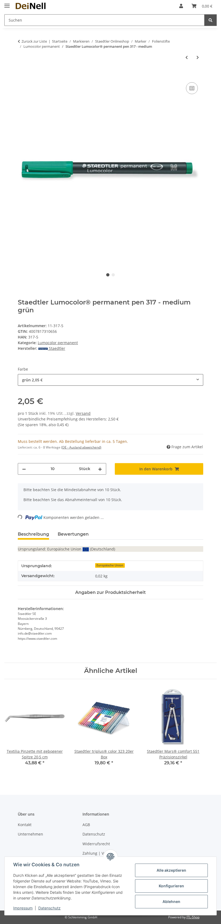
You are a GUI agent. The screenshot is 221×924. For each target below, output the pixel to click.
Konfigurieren (171, 886)
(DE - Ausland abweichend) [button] (81, 447)
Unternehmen (30, 834)
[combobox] (110, 380)
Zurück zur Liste (34, 41)
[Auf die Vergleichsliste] (192, 88)
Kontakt (25, 824)
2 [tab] (113, 274)
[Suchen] (210, 20)
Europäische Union (109, 565)
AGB (86, 824)
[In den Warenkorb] (22, 75)
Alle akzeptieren (171, 870)
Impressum (23, 908)
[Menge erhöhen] (100, 468)
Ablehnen (171, 901)
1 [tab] (107, 274)
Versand (83, 413)
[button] (181, 6)
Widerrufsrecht (96, 843)
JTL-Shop (193, 917)
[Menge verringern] (24, 468)
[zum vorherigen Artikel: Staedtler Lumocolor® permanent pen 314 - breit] (186, 57)
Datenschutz (49, 908)
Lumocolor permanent (58, 342)
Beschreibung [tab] (33, 534)
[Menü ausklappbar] (7, 3)
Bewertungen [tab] (73, 534)
